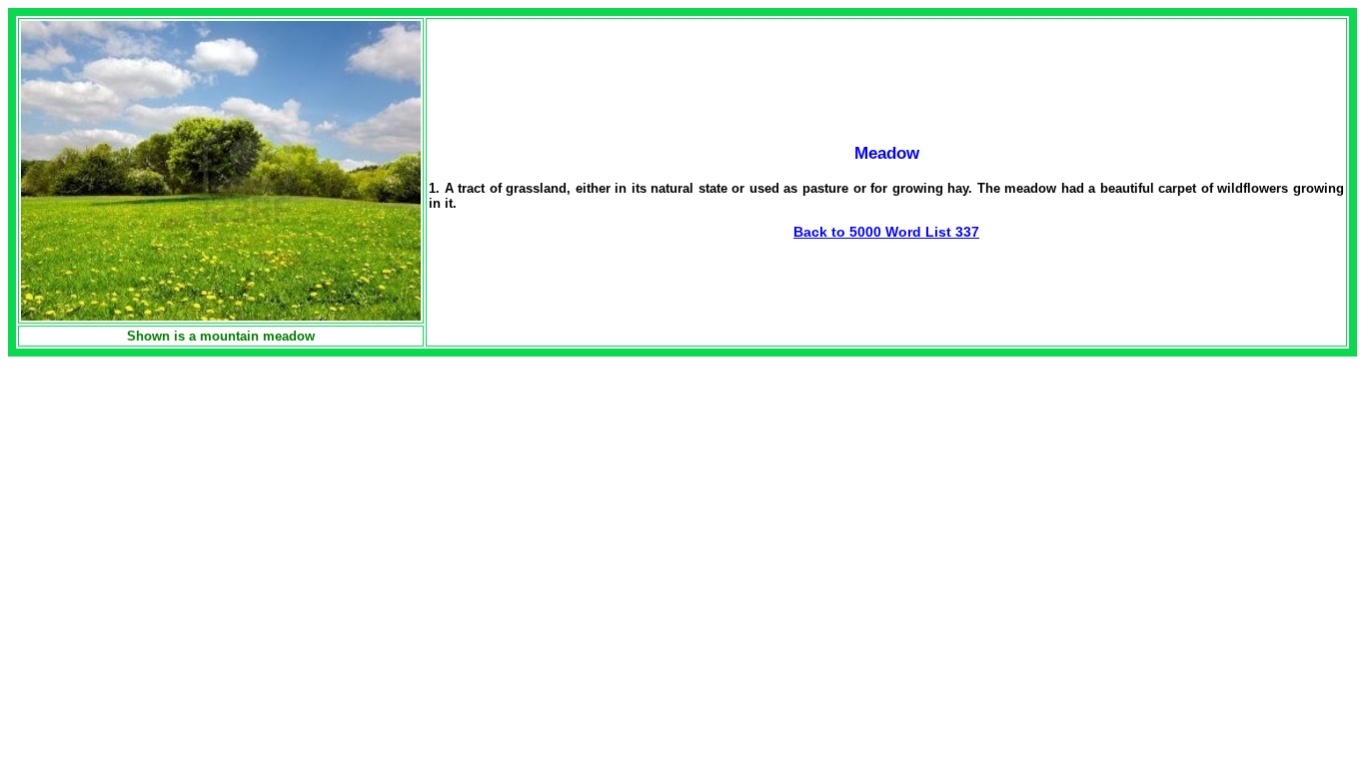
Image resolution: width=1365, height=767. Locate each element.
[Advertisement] (176, 496)
